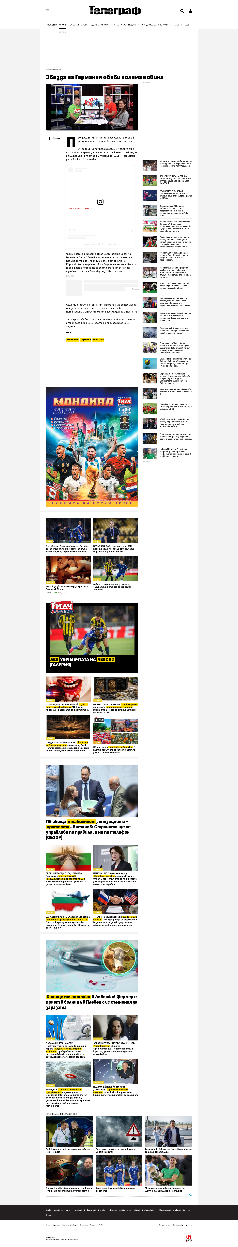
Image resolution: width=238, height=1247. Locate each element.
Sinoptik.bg (51, 1215)
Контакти (84, 1225)
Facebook (93, 1225)
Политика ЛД (178, 1225)
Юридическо (149, 25)
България (73, 25)
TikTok (101, 1225)
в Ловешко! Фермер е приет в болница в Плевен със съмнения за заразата (91, 1002)
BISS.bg (137, 1210)
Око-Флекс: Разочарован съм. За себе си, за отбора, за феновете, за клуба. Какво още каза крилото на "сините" (67, 549)
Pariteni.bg (112, 1210)
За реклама (56, 1225)
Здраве (95, 25)
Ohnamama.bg (165, 1210)
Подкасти (133, 25)
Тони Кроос (72, 339)
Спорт (62, 25)
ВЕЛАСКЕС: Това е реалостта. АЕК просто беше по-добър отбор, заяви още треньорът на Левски (113, 549)
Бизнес (114, 25)
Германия (86, 339)
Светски (163, 25)
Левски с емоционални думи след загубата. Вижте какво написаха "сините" (112, 587)
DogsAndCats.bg (149, 1210)
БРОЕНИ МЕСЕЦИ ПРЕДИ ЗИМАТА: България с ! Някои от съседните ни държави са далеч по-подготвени (66, 879)
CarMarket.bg (125, 1210)
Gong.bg (69, 1210)
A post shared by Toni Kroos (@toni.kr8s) (100, 244)
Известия (188, 1225)
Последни (51, 25)
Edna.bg (186, 1210)
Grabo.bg (177, 1210)
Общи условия (73, 1239)
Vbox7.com (58, 1210)
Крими (104, 25)
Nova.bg (101, 1210)
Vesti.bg (78, 1210)
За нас (48, 1225)
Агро (123, 25)
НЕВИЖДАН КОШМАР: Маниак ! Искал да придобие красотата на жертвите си (67, 707)
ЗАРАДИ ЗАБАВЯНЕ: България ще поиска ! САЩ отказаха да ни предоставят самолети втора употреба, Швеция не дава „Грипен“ (68, 922)
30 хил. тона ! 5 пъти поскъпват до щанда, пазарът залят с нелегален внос (114, 750)
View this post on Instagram (80, 208)
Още (187, 25)
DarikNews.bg (90, 1210)
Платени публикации (69, 1225)
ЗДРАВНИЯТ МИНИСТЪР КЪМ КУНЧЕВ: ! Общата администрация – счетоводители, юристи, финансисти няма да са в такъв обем (114, 1048)
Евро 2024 (98, 339)
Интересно (176, 25)
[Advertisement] (92, 364)
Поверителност (165, 1225)
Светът (85, 25)
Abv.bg (48, 1210)
